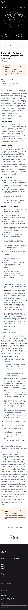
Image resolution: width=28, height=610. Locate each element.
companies (11, 45)
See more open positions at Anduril (14, 527)
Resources (3, 564)
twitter (3, 603)
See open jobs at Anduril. (11, 69)
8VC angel (3, 566)
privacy (3, 590)
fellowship (4, 577)
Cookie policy (17, 540)
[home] (3, 2)
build (2, 581)
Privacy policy (11, 540)
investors (8, 603)
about (15, 561)
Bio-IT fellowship (5, 579)
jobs (4, 45)
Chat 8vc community (6, 583)
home (2, 561)
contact (3, 568)
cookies (8, 590)
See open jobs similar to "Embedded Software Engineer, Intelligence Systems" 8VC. (15, 73)
